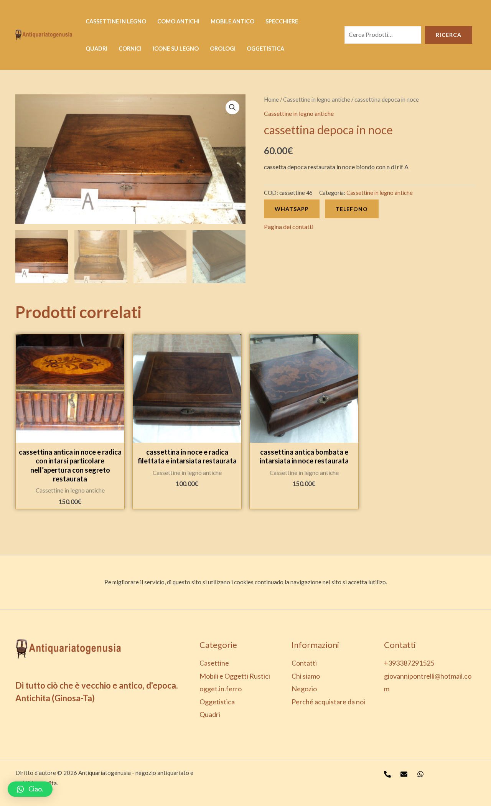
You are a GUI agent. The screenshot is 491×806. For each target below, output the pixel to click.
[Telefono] (387, 774)
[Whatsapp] (420, 774)
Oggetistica (265, 48)
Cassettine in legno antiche (316, 99)
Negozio (304, 688)
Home (271, 99)
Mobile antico (232, 21)
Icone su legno (176, 48)
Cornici (130, 48)
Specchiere (281, 21)
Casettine (214, 663)
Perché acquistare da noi (328, 701)
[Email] (403, 774)
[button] (30, 789)
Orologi (223, 48)
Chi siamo (306, 676)
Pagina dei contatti (288, 226)
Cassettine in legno (116, 21)
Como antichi (178, 21)
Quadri (96, 48)
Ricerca (448, 34)
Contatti (304, 663)
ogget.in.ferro (220, 688)
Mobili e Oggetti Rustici (234, 676)
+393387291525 (409, 663)
